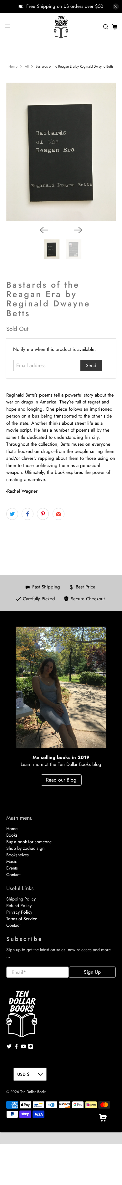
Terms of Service (21, 919)
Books (12, 835)
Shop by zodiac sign (25, 848)
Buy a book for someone (29, 842)
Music (11, 861)
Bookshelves (17, 855)
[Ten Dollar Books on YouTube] (23, 1047)
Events (12, 868)
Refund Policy (19, 905)
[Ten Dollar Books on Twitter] (9, 1047)
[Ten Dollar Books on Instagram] (30, 1047)
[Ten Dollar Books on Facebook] (16, 1047)
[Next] (78, 230)
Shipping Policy (21, 899)
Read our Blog (61, 779)
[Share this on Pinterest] (43, 514)
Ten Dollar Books (33, 1091)
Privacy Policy (19, 912)
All (27, 66)
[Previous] (43, 230)
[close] (116, 6)
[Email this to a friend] (58, 514)
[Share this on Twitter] (12, 514)
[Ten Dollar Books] (61, 26)
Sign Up (92, 972)
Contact (13, 874)
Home (13, 66)
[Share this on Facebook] (27, 514)
